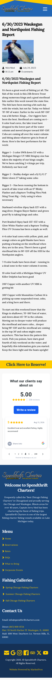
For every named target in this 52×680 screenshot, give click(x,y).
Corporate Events (14, 570)
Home (8, 538)
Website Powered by (19, 669)
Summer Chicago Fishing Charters (23, 594)
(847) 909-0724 (16, 626)
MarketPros (37, 669)
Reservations (11, 545)
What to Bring (12, 563)
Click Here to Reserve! (26, 364)
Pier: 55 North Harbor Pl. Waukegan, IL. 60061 (25, 630)
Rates (7, 551)
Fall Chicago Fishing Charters (20, 600)
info (11, 620)
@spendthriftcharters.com (26, 620)
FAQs (7, 557)
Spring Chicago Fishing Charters (22, 587)
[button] (45, 9)
